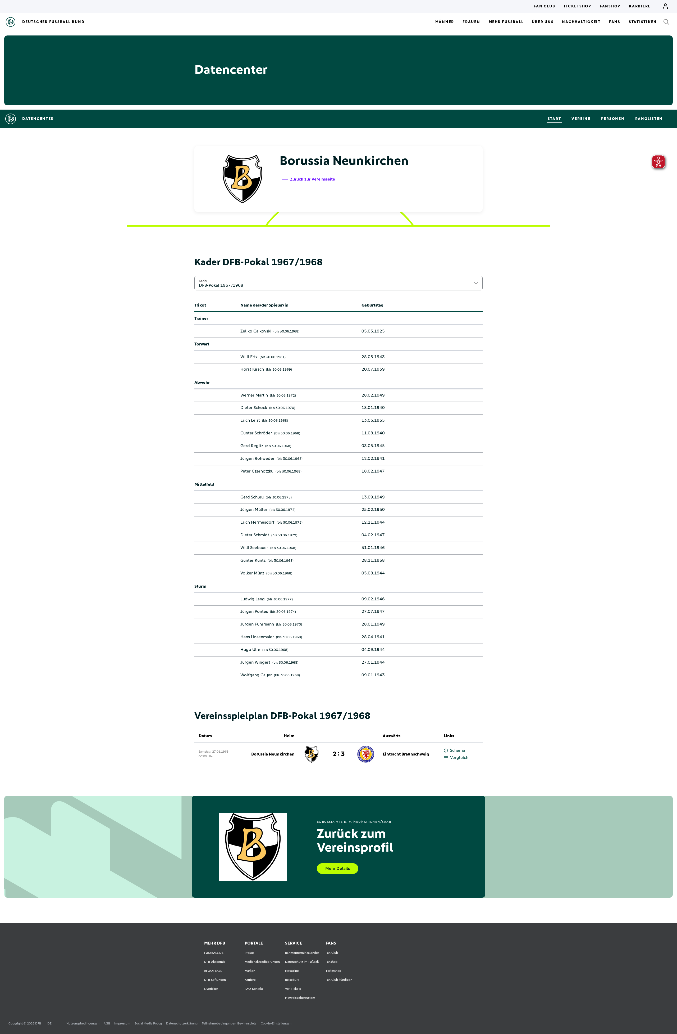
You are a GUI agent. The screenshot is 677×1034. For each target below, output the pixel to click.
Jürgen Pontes (254, 611)
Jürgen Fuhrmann (257, 624)
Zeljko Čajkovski (255, 331)
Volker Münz (252, 573)
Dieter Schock (253, 408)
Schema (457, 750)
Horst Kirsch (252, 369)
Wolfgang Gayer (256, 675)
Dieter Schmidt (254, 535)
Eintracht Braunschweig (406, 754)
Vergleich (459, 758)
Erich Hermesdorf (257, 522)
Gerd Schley (252, 497)
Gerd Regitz (251, 446)
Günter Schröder (256, 433)
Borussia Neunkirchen (273, 754)
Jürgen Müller (253, 509)
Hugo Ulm (250, 650)
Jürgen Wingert (255, 662)
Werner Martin (254, 395)
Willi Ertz (249, 357)
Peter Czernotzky (256, 471)
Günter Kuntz (253, 560)
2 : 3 (339, 754)
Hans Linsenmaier (257, 637)
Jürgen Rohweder (257, 458)
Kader (203, 280)
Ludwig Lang (252, 599)
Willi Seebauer (254, 548)
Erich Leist (250, 420)
